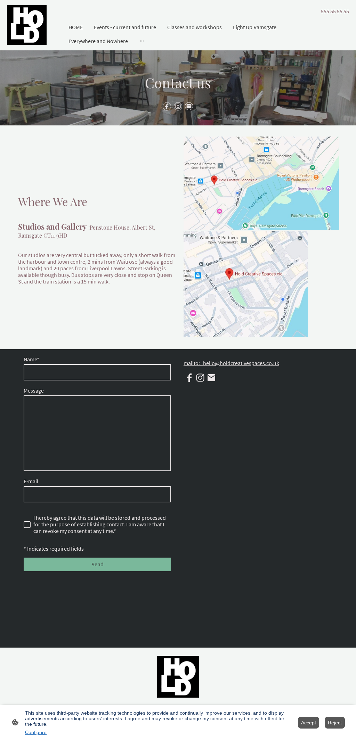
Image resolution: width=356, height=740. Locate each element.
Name (31, 359)
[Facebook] (167, 106)
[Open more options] (142, 41)
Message (34, 390)
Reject (335, 722)
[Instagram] (178, 106)
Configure (36, 732)
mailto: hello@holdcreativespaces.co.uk (231, 363)
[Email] (189, 106)
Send (97, 564)
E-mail (31, 481)
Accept (308, 722)
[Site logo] (27, 25)
